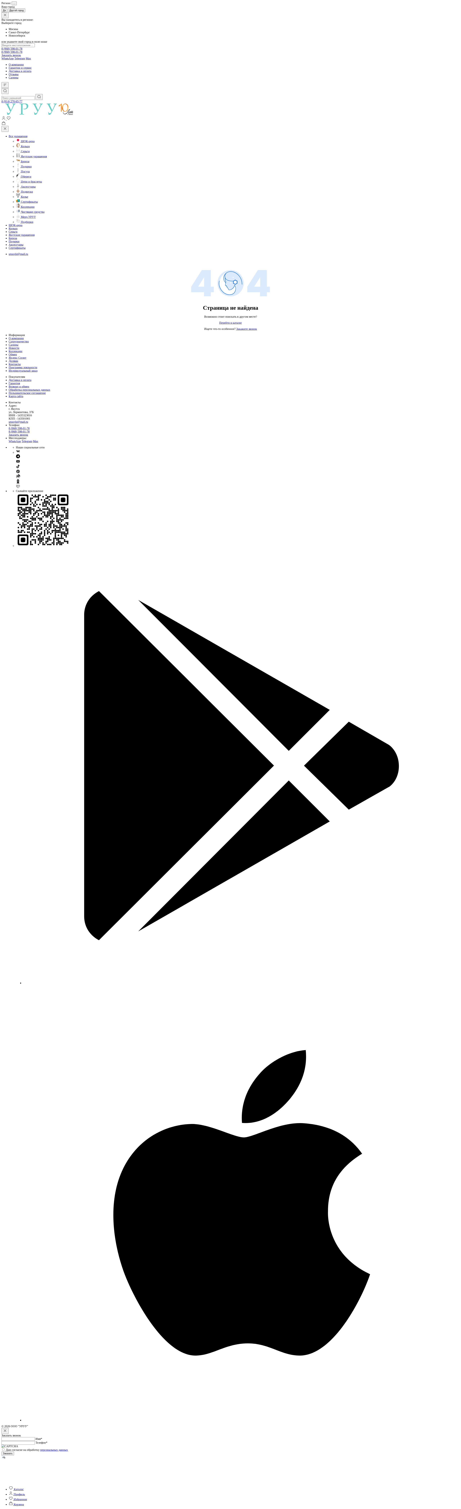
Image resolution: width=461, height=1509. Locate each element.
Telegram (19, 58)
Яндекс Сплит (17, 357)
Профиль (19, 1494)
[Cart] (3, 124)
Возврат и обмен (19, 386)
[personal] (3, 119)
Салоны (13, 77)
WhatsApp (7, 58)
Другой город (16, 10)
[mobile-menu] (5, 85)
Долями (13, 360)
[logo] (41, 114)
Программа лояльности (23, 367)
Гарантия (14, 383)
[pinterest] (18, 472)
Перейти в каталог (230, 322)
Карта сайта (16, 396)
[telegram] (18, 457)
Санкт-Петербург (19, 32)
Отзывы (14, 74)
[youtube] (18, 462)
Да (4, 10)
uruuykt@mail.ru (18, 254)
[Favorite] (8, 119)
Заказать (8, 1453)
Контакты (15, 364)
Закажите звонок (246, 328)
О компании (16, 64)
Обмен (13, 354)
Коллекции (15, 351)
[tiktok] (18, 467)
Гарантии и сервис (20, 67)
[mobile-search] (5, 91)
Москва (13, 29)
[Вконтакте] (18, 452)
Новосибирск (17, 35)
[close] (5, 15)
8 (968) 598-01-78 (11, 48)
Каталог (18, 1489)
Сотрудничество (19, 341)
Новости (14, 348)
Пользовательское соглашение (27, 393)
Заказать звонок (11, 55)
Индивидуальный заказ (23, 370)
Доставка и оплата (20, 71)
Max (28, 58)
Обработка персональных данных (29, 389)
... (14, 3)
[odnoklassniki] (18, 482)
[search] (39, 97)
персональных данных (54, 1449)
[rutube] (18, 477)
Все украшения (18, 136)
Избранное (20, 1499)
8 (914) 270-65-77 (11, 101)
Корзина (18, 1504)
